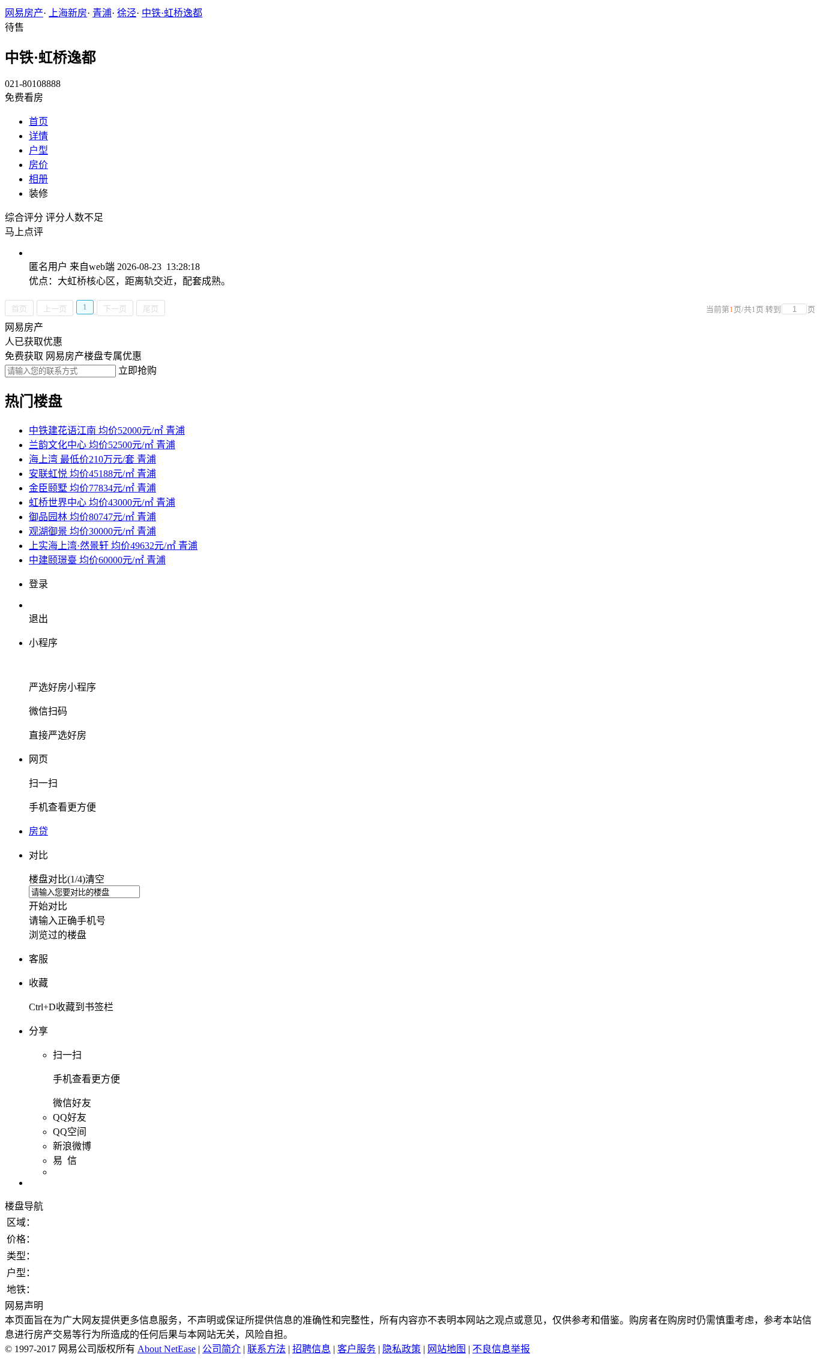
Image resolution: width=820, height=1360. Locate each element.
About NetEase (166, 1349)
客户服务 (356, 1349)
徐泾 (126, 13)
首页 (38, 121)
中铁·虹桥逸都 (172, 13)
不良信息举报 (501, 1349)
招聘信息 (311, 1349)
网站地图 (446, 1349)
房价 (38, 165)
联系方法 (266, 1349)
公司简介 (221, 1349)
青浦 (102, 13)
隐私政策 (401, 1349)
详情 (38, 136)
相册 (38, 179)
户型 (38, 150)
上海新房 (68, 13)
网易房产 (24, 13)
